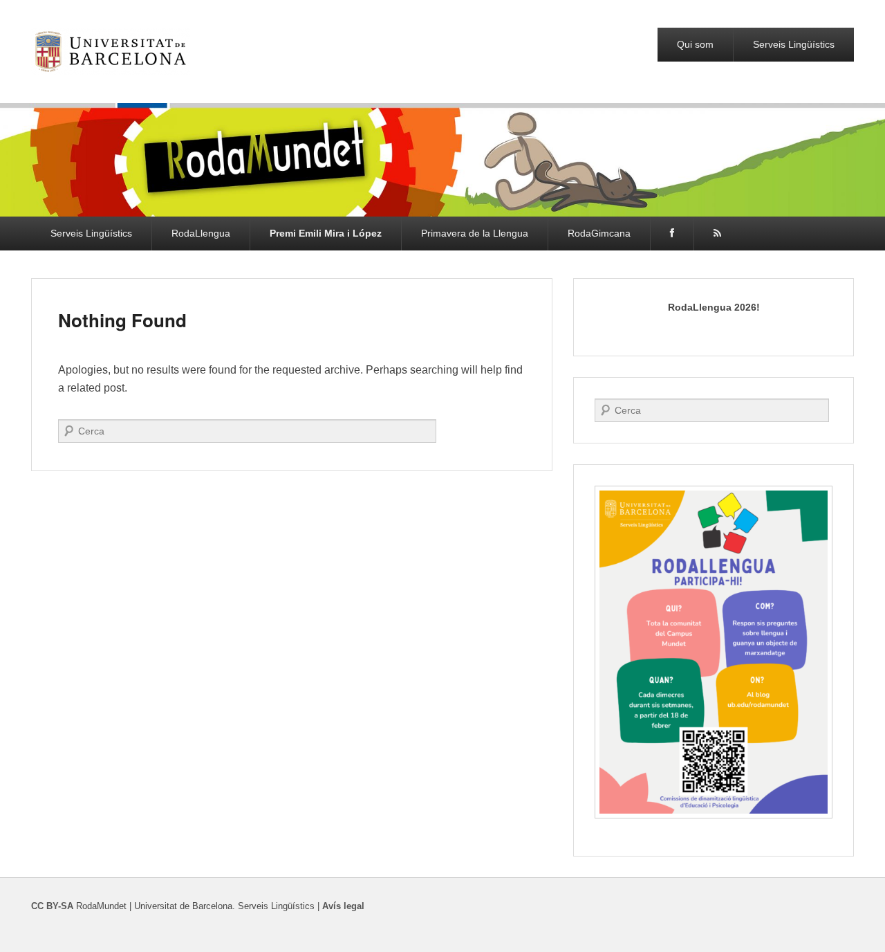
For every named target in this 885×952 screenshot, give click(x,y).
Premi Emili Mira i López (326, 233)
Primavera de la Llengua (474, 233)
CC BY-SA (52, 906)
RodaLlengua (200, 233)
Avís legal (343, 906)
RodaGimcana (599, 233)
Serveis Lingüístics (794, 44)
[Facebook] (672, 233)
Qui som (695, 44)
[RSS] (717, 233)
